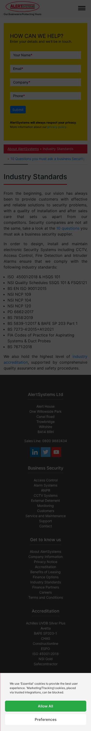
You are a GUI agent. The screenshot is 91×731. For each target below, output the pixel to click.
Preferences (46, 719)
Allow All (45, 706)
